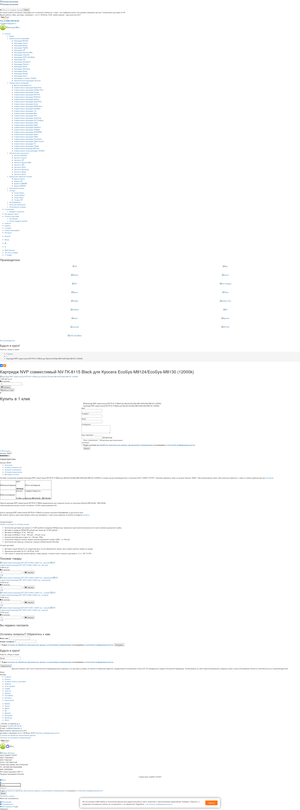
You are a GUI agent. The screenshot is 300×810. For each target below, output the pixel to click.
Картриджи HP (19, 50)
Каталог (8, 34)
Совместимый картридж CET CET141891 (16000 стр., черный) (24, 610)
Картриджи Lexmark (21, 55)
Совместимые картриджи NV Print (27, 94)
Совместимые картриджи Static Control (29, 141)
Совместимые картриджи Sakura (26, 99)
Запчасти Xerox (20, 174)
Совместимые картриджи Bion (25, 113)
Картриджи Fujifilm (21, 48)
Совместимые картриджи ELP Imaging (28, 120)
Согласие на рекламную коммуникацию (15, 737)
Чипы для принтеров (17, 204)
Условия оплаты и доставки (15, 681)
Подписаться (6, 666)
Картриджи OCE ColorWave (24, 57)
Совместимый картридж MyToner (26, 148)
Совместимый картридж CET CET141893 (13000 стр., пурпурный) (25, 580)
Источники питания (16, 188)
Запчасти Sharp (20, 172)
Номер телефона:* (7, 641)
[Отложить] (1, 575)
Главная (8, 677)
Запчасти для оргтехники (19, 153)
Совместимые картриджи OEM (26, 136)
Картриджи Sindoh (21, 73)
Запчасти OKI (19, 165)
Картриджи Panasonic (22, 62)
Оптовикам (13, 218)
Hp (6, 710)
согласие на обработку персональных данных (27, 645)
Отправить (119, 645)
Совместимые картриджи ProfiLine (27, 97)
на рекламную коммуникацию (59, 645)
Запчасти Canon (20, 158)
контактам (270, 478)
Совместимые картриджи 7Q (25, 111)
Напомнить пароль (7, 796)
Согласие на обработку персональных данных (18, 735)
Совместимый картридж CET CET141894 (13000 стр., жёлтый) (24, 565)
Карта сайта (9, 700)
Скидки (7, 688)
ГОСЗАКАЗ (9, 695)
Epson (7, 708)
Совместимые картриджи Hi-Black (27, 129)
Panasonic (8, 715)
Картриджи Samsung (22, 69)
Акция (11, 36)
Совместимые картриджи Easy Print (27, 87)
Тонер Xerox (19, 197)
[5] (7, 455)
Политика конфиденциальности (47, 733)
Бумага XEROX (20, 186)
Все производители (7, 340)
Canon (7, 706)
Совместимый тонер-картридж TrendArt (29, 151)
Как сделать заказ (11, 214)
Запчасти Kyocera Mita (22, 162)
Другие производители (22, 85)
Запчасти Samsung (21, 169)
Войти (3, 793)
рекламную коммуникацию (142, 445)
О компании (9, 209)
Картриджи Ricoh (20, 66)
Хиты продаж (10, 686)
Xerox (7, 720)
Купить (86, 448)
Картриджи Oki (19, 59)
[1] (1, 455)
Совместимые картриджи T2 (25, 144)
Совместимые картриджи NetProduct (28, 106)
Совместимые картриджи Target (26, 146)
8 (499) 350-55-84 (15, 726)
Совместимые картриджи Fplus (26, 122)
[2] (2, 455)
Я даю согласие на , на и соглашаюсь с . (139, 445)
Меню (7, 239)
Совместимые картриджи (19, 83)
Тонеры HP (18, 200)
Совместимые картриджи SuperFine (28, 101)
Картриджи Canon (21, 43)
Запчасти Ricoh (20, 167)
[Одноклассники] (4, 365)
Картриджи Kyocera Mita (23, 52)
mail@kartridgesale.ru (8, 23)
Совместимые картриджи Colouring (27, 118)
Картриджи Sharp (20, 71)
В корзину (6, 387)
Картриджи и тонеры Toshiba (25, 78)
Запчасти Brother (20, 155)
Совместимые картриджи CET (25, 115)
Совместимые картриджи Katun (26, 134)
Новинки (8, 684)
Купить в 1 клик (7, 390)
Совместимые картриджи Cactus (26, 92)
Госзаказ (8, 228)
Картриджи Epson (21, 45)
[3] (4, 455)
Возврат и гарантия (16, 211)
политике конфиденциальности (160, 804)
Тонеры (12, 190)
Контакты (8, 232)
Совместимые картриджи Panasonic (28, 139)
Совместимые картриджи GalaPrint (27, 127)
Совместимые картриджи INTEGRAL (28, 132)
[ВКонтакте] (1, 365)
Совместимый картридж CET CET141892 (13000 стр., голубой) (24, 595)
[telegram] (18, 27)
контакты (86, 515)
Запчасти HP (19, 160)
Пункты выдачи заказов (18, 221)
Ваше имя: (4, 638)
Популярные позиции (17, 207)
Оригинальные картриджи (19, 38)
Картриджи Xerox (20, 76)
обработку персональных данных (113, 445)
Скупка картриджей (12, 230)
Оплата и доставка (12, 216)
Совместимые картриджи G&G (26, 125)
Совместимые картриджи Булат (26, 104)
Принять (211, 803)
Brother (7, 703)
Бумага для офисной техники (20, 176)
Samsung (8, 718)
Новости (8, 223)
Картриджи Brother (21, 41)
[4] (5, 455)
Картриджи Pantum (21, 64)
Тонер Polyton (19, 195)
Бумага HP (18, 181)
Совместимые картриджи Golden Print (28, 90)
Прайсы (8, 225)
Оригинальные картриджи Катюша (27, 80)
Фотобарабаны (15, 202)
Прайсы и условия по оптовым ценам (14, 524)
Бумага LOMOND (20, 183)
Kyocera (8, 713)
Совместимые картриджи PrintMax (27, 108)
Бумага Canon (19, 179)
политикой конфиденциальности (181, 445)
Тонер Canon (19, 193)
